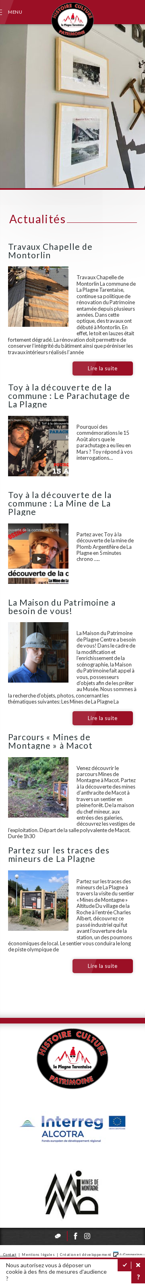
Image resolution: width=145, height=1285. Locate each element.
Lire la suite (102, 368)
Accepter (124, 1265)
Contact (10, 1255)
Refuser (138, 1265)
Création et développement (86, 1254)
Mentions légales (38, 1255)
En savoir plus (138, 1277)
